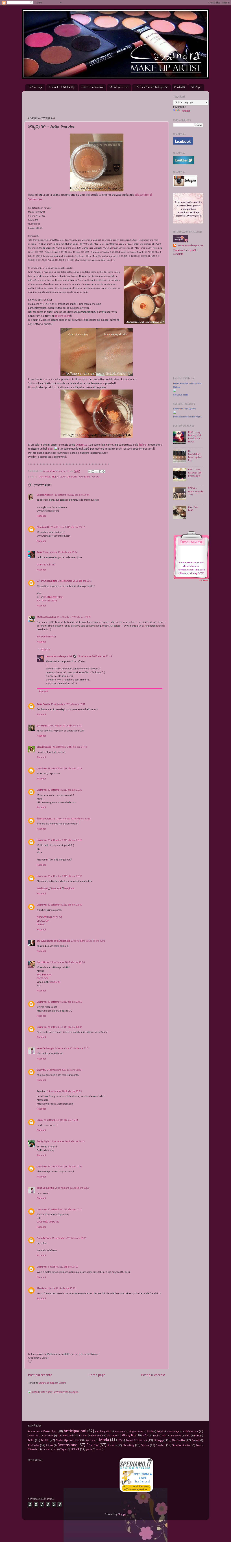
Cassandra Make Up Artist (184, 409)
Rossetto (112, 1445)
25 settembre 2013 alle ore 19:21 (69, 1238)
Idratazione (175, 1436)
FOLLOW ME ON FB (47, 600)
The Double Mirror (46, 636)
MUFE (45, 1440)
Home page (36, 88)
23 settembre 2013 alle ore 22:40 (65, 905)
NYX (120, 1440)
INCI (54, 476)
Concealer (33, 1436)
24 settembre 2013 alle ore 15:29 (64, 1091)
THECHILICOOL (44, 974)
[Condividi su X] (96, 471)
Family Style (43, 1141)
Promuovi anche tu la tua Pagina (187, 417)
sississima (42, 725)
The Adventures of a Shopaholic (53, 941)
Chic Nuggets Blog (53, 597)
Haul (155, 1435)
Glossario (112, 1435)
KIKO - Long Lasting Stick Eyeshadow (194, 472)
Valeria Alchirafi (45, 495)
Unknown (42, 768)
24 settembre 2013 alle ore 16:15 (67, 1141)
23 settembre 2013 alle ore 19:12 (68, 527)
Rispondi (41, 516)
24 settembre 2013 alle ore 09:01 (72, 1048)
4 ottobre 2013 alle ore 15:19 (63, 1267)
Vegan (63, 1449)
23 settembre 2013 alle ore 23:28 (67, 962)
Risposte (45, 649)
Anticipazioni (75, 1431)
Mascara (90, 1440)
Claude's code (44, 747)
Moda (104, 1440)
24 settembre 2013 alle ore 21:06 (65, 1166)
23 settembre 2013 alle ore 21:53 (73, 818)
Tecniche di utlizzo (182, 1445)
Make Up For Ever (68, 1440)
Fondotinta (97, 1435)
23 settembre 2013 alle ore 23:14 (94, 656)
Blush (150, 1431)
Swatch (160, 1445)
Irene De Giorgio (45, 1048)
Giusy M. (41, 1070)
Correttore (48, 1435)
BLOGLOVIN (43, 921)
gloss (50, 448)
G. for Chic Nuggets (47, 581)
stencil (98, 1449)
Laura (40, 1120)
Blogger (122, 1514)
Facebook (56, 888)
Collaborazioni (190, 1431)
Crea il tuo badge (180, 395)
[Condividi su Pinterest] (103, 471)
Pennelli (196, 1440)
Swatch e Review (92, 88)
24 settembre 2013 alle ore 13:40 (64, 1070)
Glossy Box (44, 476)
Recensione (84, 476)
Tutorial (46, 1449)
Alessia (40, 1288)
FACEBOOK (42, 978)
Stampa (196, 88)
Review (95, 476)
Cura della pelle (66, 1435)
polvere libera (62, 316)
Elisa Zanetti (43, 527)
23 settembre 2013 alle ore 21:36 (65, 790)
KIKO (187, 1435)
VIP (55, 1449)
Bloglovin (69, 888)
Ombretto (81, 444)
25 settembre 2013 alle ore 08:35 (72, 1188)
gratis (89, 1449)
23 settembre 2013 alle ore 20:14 (60, 552)
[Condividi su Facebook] (100, 471)
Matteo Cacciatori (46, 617)
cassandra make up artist (59, 656)
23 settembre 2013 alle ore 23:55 (65, 1002)
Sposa (145, 1445)
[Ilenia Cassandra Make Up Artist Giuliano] (174, 391)
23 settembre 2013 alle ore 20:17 (75, 581)
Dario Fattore (44, 1238)
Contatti (179, 88)
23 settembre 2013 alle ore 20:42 (68, 704)
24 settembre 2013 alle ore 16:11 (61, 1120)
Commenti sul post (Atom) (52, 1383)
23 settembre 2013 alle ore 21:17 (65, 725)
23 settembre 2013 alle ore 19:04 (72, 495)
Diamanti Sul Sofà (46, 564)
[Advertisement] (93, 102)
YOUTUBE (55, 982)
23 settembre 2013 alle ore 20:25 (74, 617)
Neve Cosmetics (136, 1440)
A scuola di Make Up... (62, 88)
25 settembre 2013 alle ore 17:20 (65, 1209)
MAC (31, 1440)
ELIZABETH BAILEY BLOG (49, 917)
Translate (185, 111)
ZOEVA (75, 1449)
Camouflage (173, 1431)
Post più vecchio (153, 1375)
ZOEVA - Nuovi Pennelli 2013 (195, 491)
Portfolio (33, 1445)
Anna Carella (43, 704)
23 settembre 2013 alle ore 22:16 (65, 840)
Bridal (160, 1431)
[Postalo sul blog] (93, 471)
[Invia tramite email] (89, 471)
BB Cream (120, 1431)
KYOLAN (61, 476)
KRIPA (197, 1435)
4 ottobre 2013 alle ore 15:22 (60, 1288)
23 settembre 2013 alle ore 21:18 (70, 747)
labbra (142, 444)
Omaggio (159, 1440)
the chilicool (43, 962)
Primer (49, 1445)
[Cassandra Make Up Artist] (174, 413)
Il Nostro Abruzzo (46, 818)
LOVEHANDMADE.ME (48, 1222)
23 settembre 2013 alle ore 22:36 (65, 876)
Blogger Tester (136, 1431)
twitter (40, 924)
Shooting (128, 1445)
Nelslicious (42, 888)
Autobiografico (103, 1431)
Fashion (83, 1435)
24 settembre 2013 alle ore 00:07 (65, 1027)
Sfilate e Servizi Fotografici (151, 88)
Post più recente (40, 1375)
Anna (39, 552)
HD (145, 1435)
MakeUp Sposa (119, 88)
